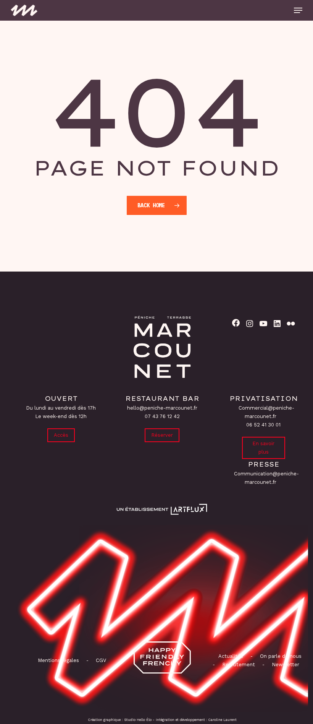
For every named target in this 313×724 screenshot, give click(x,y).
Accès (61, 435)
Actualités (230, 656)
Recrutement (238, 664)
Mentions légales (58, 660)
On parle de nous (280, 656)
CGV (101, 660)
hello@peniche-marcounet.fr (162, 408)
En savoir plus (263, 448)
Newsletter (285, 664)
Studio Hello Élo (138, 720)
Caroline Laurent (222, 720)
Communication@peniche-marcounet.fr (266, 478)
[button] (298, 10)
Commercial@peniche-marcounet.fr (266, 412)
